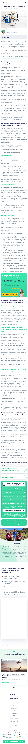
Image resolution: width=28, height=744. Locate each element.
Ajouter (23, 489)
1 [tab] (13, 687)
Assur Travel (14, 708)
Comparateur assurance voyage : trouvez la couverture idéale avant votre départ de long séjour (13, 675)
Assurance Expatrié (18, 660)
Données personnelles (14, 732)
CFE (14, 710)
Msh (14, 703)
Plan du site (14, 725)
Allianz (14, 706)
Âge (15, 488)
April (14, 701)
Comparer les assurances (12, 511)
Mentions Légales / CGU (14, 730)
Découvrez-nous (14, 721)
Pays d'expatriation (24, 492)
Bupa (14, 715)
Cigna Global (14, 713)
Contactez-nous (14, 728)
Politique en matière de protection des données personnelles (13, 516)
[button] (10, 294)
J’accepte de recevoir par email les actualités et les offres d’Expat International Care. (15, 507)
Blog (14, 723)
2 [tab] (14, 687)
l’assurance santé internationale (11, 58)
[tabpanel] (14, 672)
